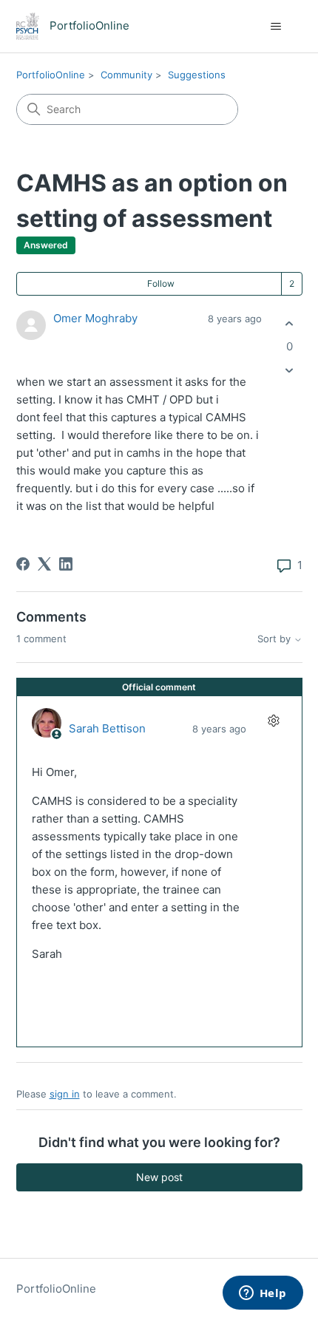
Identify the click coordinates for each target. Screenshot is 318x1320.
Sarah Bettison (107, 728)
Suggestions (197, 75)
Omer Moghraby (95, 318)
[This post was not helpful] (289, 371)
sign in (65, 1094)
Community (126, 75)
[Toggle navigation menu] (276, 26)
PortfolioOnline (50, 75)
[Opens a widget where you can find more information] (262, 1294)
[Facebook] (23, 564)
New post (159, 1177)
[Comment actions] (274, 721)
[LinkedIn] (65, 564)
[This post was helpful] (289, 323)
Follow (161, 283)
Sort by (275, 638)
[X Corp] (44, 564)
